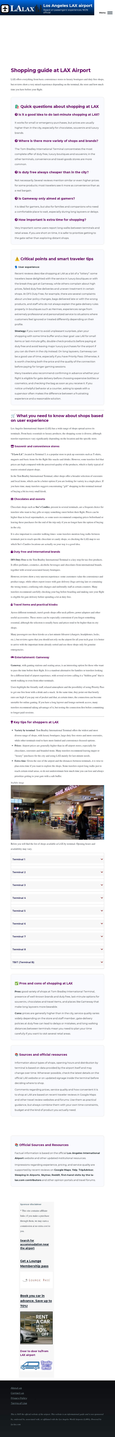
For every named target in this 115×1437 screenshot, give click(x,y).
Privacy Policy (19, 1398)
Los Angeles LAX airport (67, 5)
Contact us (17, 1393)
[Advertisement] (57, 38)
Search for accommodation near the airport (34, 1244)
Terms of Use (19, 1403)
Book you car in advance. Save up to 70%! (36, 1301)
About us (16, 1388)
